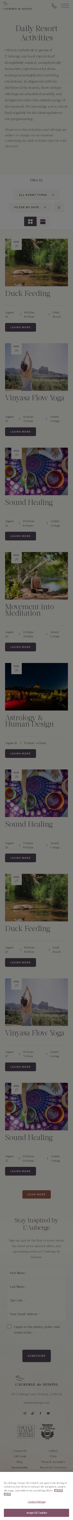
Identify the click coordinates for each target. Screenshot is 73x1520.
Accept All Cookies (36, 1512)
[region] (36, 1496)
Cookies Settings (36, 1501)
